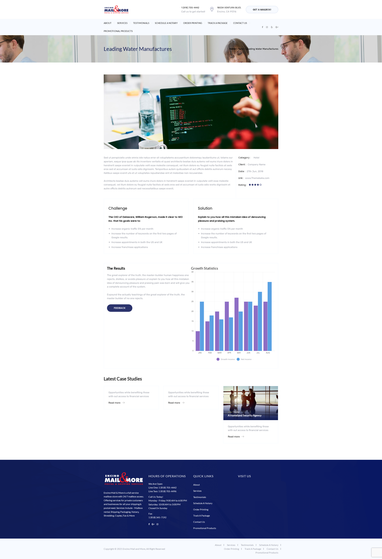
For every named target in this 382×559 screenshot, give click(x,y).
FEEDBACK (119, 308)
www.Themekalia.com (257, 178)
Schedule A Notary (166, 23)
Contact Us (240, 23)
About (107, 23)
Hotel (256, 157)
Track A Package (218, 23)
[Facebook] (149, 524)
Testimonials (141, 23)
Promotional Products (118, 31)
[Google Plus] (153, 524)
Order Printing (192, 23)
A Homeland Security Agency (244, 415)
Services (122, 23)
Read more (114, 402)
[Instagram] (156, 524)
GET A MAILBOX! (262, 9)
